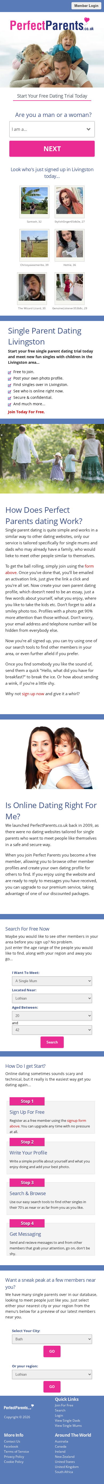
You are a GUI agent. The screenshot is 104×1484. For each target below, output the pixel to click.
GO (52, 1351)
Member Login (86, 6)
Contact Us (12, 1441)
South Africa (64, 1472)
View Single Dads (67, 1420)
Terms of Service (16, 1451)
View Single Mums (68, 1425)
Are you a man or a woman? (53, 114)
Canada (60, 1446)
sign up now (33, 693)
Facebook (11, 1446)
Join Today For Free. (26, 411)
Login (59, 1415)
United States (65, 1461)
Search (52, 1042)
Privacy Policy (14, 1456)
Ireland (60, 1451)
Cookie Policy (13, 1461)
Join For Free (64, 1405)
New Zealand (64, 1456)
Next (52, 148)
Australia (61, 1441)
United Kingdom (67, 1466)
